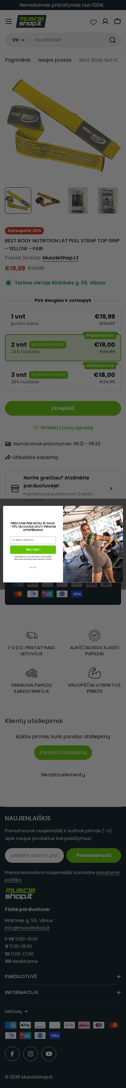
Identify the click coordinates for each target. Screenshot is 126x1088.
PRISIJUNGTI (33, 549)
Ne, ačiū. (33, 567)
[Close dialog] (119, 509)
